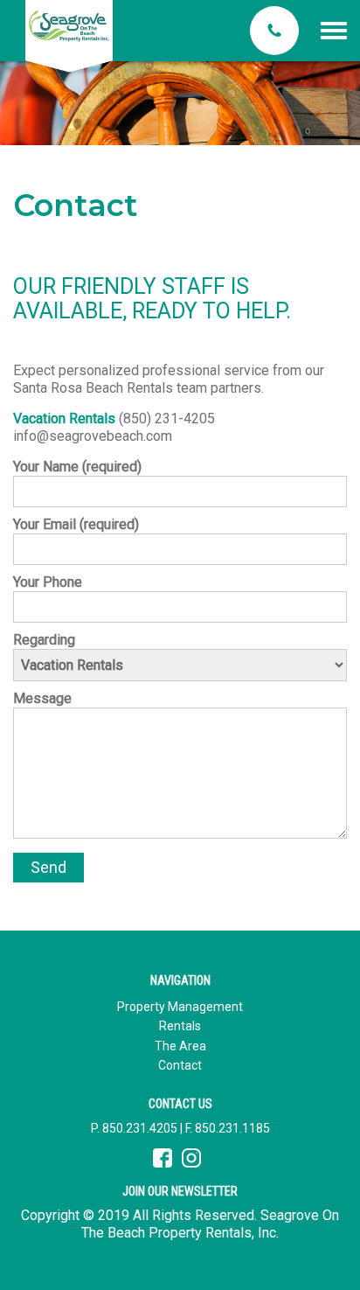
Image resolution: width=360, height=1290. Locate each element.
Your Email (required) (76, 524)
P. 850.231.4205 (134, 1128)
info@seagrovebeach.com (92, 436)
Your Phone (47, 582)
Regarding (44, 639)
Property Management (180, 1007)
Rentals (180, 1026)
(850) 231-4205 (167, 418)
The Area (180, 1046)
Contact (180, 1065)
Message (42, 698)
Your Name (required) (77, 466)
